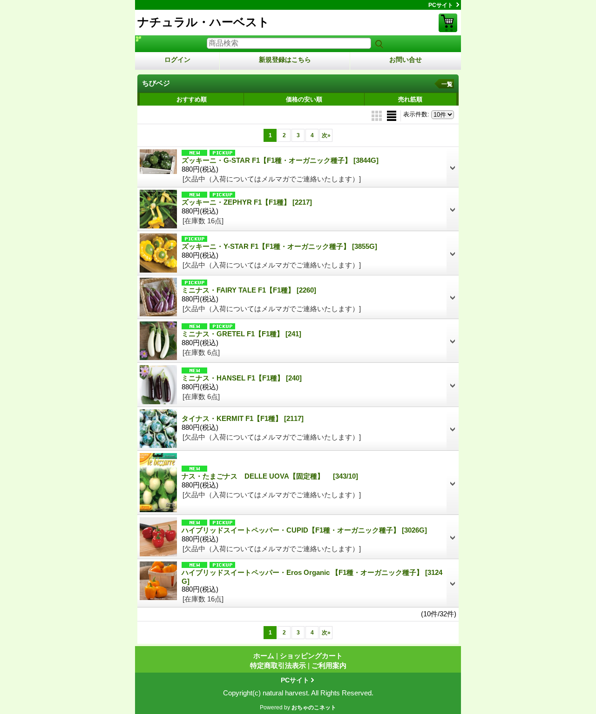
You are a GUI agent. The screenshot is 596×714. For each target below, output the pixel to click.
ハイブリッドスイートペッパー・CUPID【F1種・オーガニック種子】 (304, 530)
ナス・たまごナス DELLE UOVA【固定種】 (270, 476)
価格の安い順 (304, 99)
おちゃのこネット (313, 707)
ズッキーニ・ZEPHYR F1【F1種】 (247, 202)
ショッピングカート (448, 22)
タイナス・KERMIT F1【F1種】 (243, 418)
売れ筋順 (410, 99)
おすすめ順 (191, 99)
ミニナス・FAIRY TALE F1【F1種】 (249, 290)
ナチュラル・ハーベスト (203, 21)
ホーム (263, 656)
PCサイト (440, 5)
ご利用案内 (329, 665)
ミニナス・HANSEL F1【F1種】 (242, 378)
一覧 (447, 84)
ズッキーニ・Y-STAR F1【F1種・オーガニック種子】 (279, 246)
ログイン (177, 59)
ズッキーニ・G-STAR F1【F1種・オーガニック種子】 (280, 160)
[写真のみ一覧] (377, 115)
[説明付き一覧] (391, 115)
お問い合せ (405, 59)
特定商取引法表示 (278, 665)
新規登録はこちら (285, 59)
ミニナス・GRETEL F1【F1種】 (241, 334)
